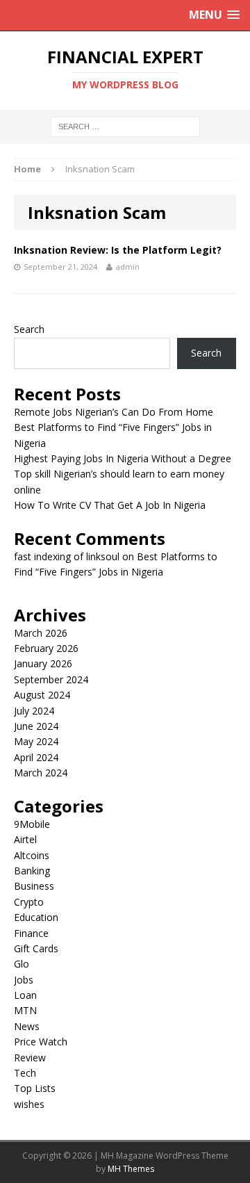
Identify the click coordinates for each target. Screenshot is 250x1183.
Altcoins (31, 855)
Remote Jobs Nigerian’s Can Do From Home (113, 411)
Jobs (23, 979)
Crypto (29, 901)
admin (128, 266)
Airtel (25, 839)
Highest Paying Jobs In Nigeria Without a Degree (122, 458)
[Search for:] (125, 126)
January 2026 (43, 663)
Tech (25, 1072)
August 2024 (42, 694)
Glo (21, 963)
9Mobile (32, 824)
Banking (32, 870)
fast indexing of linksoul (66, 556)
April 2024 (36, 757)
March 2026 (40, 632)
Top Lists (35, 1088)
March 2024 (40, 772)
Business (34, 885)
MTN (25, 1010)
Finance (31, 933)
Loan (25, 995)
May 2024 (36, 741)
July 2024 (34, 710)
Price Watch (40, 1041)
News (27, 1026)
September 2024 (51, 679)
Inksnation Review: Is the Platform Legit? (118, 249)
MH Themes (131, 1169)
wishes (29, 1104)
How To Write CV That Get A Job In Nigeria (110, 505)
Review (30, 1057)
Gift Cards (36, 948)
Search (29, 329)
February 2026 (46, 648)
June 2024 (36, 726)
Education (36, 917)
